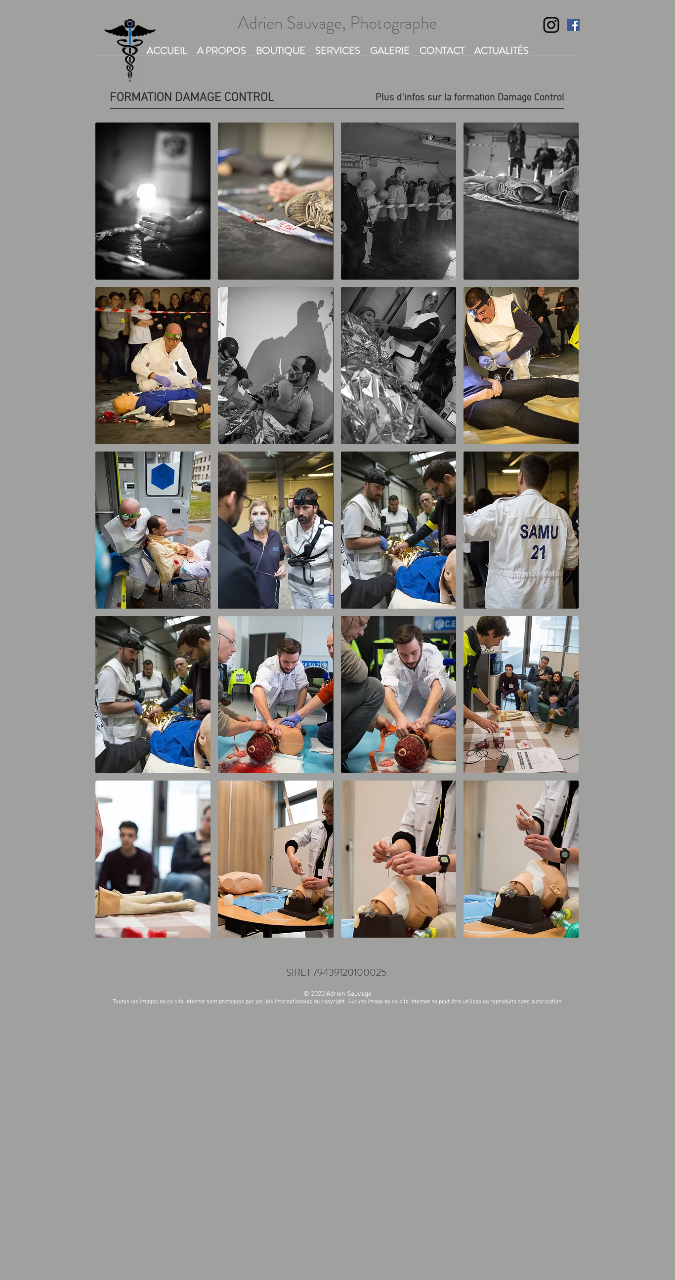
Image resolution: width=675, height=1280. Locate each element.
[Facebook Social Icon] (573, 25)
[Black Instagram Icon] (551, 25)
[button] (153, 201)
